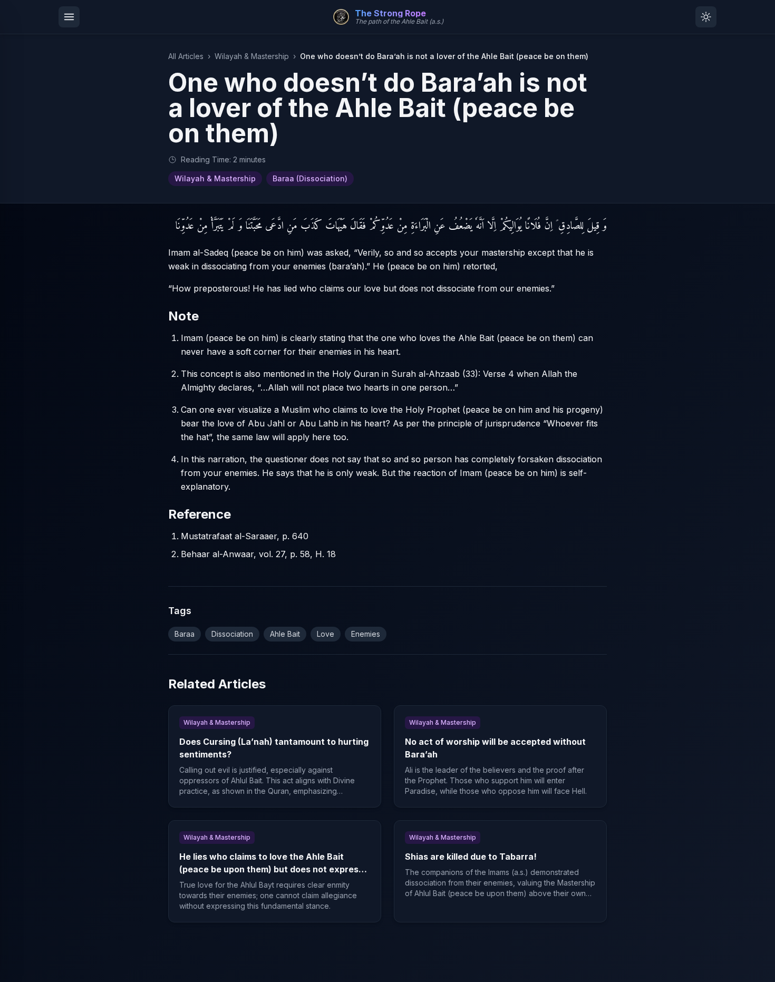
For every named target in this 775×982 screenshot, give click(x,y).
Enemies (365, 633)
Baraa (185, 633)
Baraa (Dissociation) (310, 178)
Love (325, 633)
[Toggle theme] (705, 16)
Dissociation (232, 633)
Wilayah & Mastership (252, 56)
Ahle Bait (285, 633)
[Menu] (69, 16)
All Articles (186, 56)
